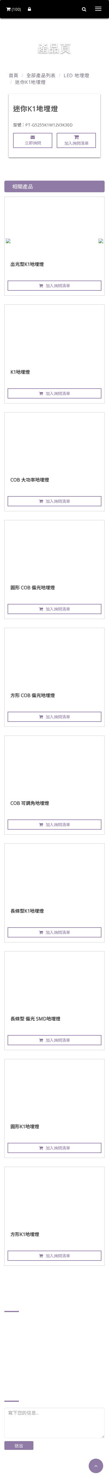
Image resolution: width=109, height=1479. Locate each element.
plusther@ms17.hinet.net (39, 1369)
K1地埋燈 (20, 372)
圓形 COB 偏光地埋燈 (32, 587)
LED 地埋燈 (76, 75)
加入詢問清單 (76, 143)
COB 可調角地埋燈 (29, 803)
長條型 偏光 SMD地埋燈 (35, 1019)
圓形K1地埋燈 (24, 1126)
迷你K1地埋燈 (30, 82)
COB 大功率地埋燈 (29, 480)
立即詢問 (33, 143)
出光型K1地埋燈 (27, 264)
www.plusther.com (31, 1378)
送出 (19, 1445)
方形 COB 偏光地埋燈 (32, 695)
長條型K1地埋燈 (27, 911)
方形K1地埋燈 (24, 1234)
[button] (96, 1466)
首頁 (14, 75)
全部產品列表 (41, 75)
